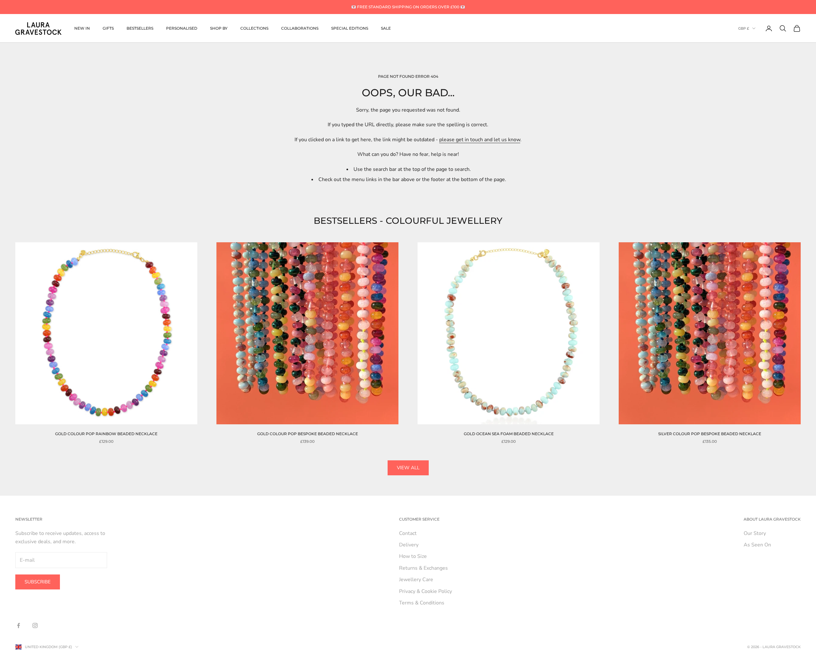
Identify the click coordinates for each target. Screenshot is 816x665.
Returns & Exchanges (423, 568)
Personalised (181, 28)
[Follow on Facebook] (18, 625)
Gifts (108, 28)
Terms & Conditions (421, 602)
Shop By (219, 28)
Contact (408, 533)
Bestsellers (140, 28)
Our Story (755, 533)
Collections (254, 28)
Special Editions (349, 28)
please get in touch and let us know (479, 139)
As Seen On (757, 544)
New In (82, 28)
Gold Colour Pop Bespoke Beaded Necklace (307, 433)
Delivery (409, 544)
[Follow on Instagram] (35, 625)
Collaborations (299, 28)
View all (408, 467)
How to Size (413, 556)
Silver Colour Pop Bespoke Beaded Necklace (709, 433)
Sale (386, 28)
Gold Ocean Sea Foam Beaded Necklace (509, 433)
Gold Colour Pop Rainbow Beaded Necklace (106, 433)
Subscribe (38, 582)
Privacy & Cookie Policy (425, 591)
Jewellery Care (416, 579)
